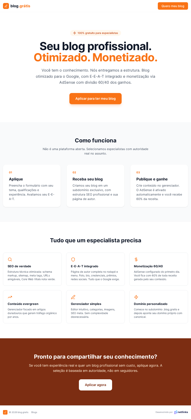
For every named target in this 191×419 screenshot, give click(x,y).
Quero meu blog (173, 6)
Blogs (34, 412)
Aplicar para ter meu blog (95, 98)
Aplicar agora (95, 385)
